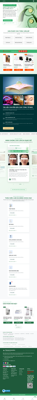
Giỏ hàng (20, 374)
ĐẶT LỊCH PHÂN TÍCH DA (7, 20)
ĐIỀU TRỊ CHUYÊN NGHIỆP (6, 378)
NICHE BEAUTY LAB (6, 134)
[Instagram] (6, 363)
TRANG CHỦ (5, 370)
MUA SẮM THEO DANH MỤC (5, 372)
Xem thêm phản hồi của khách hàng (18, 189)
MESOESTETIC (22, 333)
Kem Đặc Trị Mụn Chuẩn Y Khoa (19, 337)
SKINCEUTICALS (11, 333)
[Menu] (3, 1)
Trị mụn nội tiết (14, 344)
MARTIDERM (27, 333)
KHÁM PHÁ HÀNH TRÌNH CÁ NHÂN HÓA (9, 23)
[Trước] (13, 184)
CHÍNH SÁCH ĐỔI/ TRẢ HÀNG (14, 371)
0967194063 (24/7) (30, 372)
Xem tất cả (18, 327)
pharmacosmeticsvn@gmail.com (9, 360)
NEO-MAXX (16, 134)
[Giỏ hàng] (33, 1)
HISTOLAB (5, 334)
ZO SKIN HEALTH (17, 333)
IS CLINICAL (32, 333)
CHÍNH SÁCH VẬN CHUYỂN (14, 376)
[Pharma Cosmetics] (18, 1)
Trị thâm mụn (30, 346)
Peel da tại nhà (24, 346)
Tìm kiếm (20, 370)
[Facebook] (4, 363)
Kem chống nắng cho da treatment (8, 346)
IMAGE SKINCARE (10, 334)
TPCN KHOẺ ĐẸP (5, 376)
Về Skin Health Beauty (8, 128)
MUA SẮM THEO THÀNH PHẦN (5, 375)
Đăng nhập (21, 371)
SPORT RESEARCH (27, 134)
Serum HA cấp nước (18, 346)
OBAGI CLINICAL (5, 333)
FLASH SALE (7, 51)
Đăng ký (20, 373)
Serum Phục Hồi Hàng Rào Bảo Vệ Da (8, 337)
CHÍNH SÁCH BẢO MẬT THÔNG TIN (14, 373)
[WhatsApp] (8, 363)
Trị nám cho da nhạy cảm (21, 344)
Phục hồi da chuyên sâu (7, 344)
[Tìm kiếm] (5, 1)
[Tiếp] (23, 184)
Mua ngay (8, 69)
